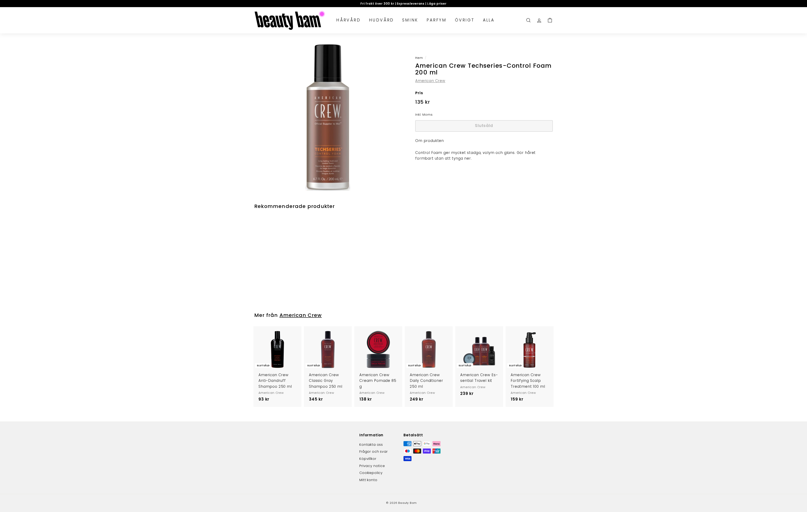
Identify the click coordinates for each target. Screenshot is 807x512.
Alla (488, 20)
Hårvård (348, 20)
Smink (410, 20)
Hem (419, 58)
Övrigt (465, 20)
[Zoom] (327, 117)
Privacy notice (372, 465)
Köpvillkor (367, 458)
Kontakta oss (371, 444)
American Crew (430, 80)
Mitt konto (368, 480)
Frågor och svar (373, 451)
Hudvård (381, 20)
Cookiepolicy (371, 472)
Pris (419, 92)
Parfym (437, 20)
